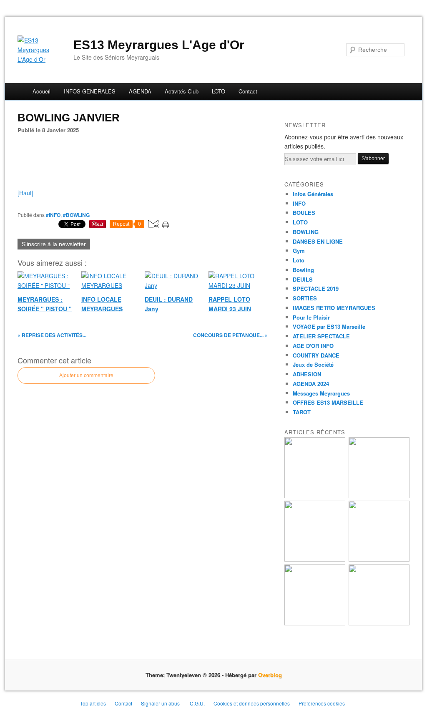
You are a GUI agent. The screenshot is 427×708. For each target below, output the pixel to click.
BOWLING (306, 232)
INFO (299, 203)
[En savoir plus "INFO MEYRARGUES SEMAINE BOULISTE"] (379, 559)
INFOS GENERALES (90, 91)
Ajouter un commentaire (86, 375)
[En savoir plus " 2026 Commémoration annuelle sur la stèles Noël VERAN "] (314, 623)
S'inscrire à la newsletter (54, 244)
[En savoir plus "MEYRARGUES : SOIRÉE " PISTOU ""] (314, 496)
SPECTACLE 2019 (316, 288)
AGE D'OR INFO (313, 346)
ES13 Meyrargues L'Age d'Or (158, 45)
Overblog (270, 675)
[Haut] (25, 193)
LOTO (218, 91)
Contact (248, 91)
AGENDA (140, 91)
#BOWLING (76, 215)
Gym (299, 250)
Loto (298, 260)
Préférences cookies (322, 703)
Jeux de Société (313, 364)
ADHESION (307, 374)
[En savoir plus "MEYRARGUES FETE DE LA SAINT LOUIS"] (314, 559)
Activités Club (181, 91)
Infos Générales (313, 194)
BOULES (304, 213)
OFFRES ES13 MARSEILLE (328, 402)
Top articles (93, 703)
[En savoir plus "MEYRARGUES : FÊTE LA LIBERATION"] (379, 496)
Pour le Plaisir (311, 317)
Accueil (41, 91)
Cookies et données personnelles (252, 703)
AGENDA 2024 (311, 384)
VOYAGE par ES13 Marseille (329, 326)
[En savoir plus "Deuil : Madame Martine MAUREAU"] (379, 623)
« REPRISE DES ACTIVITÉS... (52, 335)
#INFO (53, 215)
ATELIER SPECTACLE (321, 336)
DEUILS (303, 279)
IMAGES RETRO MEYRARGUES (334, 308)
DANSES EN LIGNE (318, 241)
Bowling (303, 270)
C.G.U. (197, 703)
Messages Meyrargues (321, 393)
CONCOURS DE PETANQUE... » (230, 335)
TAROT (302, 412)
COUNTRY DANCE (316, 355)
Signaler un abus (161, 703)
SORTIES (305, 298)
